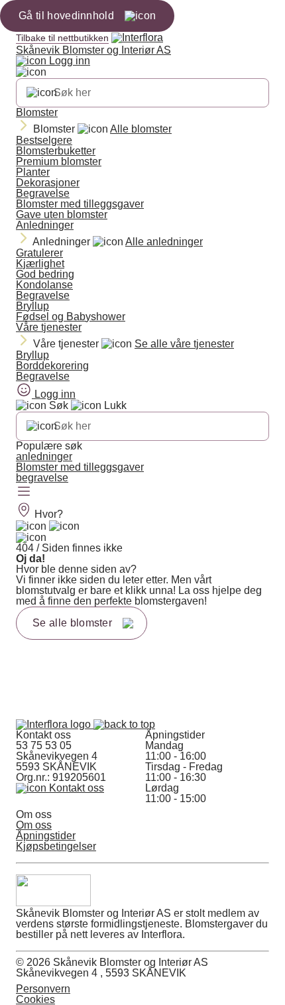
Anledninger (45, 225)
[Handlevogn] (31, 526)
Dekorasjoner (48, 182)
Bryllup (32, 306)
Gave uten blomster (61, 214)
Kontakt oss (75, 788)
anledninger (44, 456)
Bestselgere (44, 140)
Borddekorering (52, 365)
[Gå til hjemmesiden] (54, 724)
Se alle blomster (72, 622)
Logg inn (68, 60)
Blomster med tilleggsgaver (80, 203)
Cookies (35, 999)
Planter (33, 172)
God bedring (45, 274)
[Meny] (24, 492)
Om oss (34, 825)
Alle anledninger (164, 241)
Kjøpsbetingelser (56, 846)
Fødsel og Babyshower (70, 316)
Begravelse (43, 193)
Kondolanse (44, 284)
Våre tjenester (49, 327)
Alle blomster (141, 129)
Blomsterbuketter (55, 150)
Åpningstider (46, 835)
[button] (124, 724)
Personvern (43, 988)
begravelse (42, 477)
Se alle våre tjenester (184, 343)
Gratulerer (39, 253)
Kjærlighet (40, 263)
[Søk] (42, 93)
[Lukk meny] (31, 72)
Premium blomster (58, 161)
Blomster (37, 112)
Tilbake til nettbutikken (62, 37)
